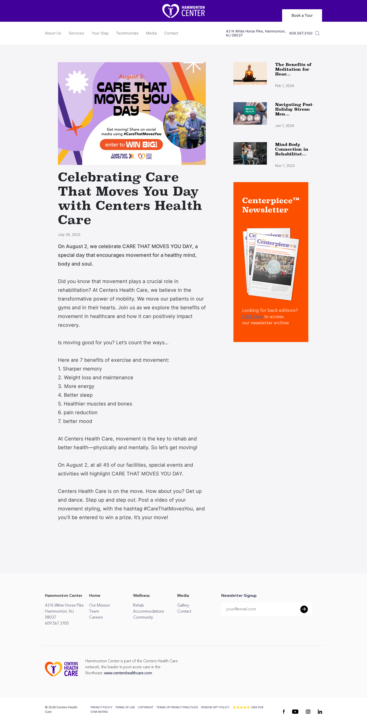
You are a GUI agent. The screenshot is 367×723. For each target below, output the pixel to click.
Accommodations (148, 611)
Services (76, 33)
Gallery (183, 605)
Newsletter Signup (239, 596)
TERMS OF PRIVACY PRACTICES (177, 707)
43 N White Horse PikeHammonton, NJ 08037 (64, 611)
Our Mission (99, 605)
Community (143, 617)
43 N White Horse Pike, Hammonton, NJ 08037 (256, 33)
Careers (96, 617)
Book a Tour (302, 15)
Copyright (146, 707)
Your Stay (100, 33)
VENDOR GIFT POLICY (215, 707)
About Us (53, 33)
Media (151, 33)
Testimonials (127, 33)
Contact (171, 33)
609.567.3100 (301, 33)
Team (94, 611)
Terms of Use (125, 707)
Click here (252, 317)
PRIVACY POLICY (101, 707)
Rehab (138, 605)
